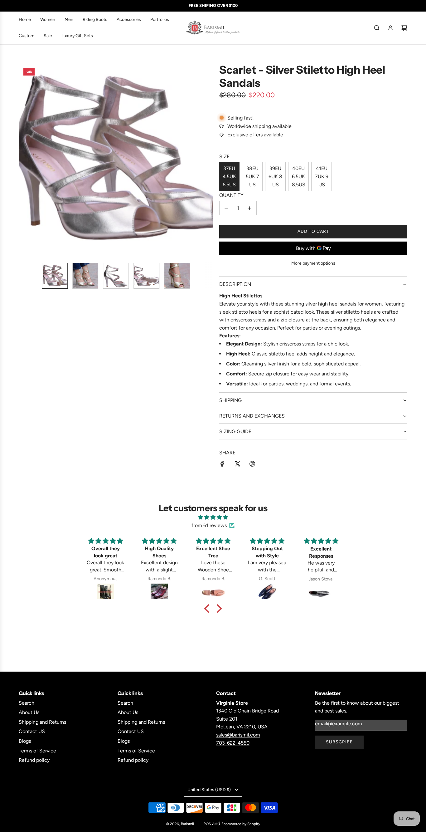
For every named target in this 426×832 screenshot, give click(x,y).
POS (207, 824)
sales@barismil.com (238, 735)
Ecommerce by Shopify (240, 824)
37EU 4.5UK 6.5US (229, 176)
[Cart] (404, 28)
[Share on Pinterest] (252, 465)
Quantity (231, 195)
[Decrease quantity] (226, 208)
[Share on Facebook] (222, 465)
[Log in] (390, 28)
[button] (27, 160)
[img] (213, 517)
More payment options (313, 263)
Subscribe (339, 742)
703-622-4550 (232, 743)
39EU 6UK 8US (275, 176)
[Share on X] (237, 465)
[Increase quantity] (249, 208)
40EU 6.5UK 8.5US (298, 176)
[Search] (377, 28)
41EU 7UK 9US (321, 176)
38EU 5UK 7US (252, 176)
